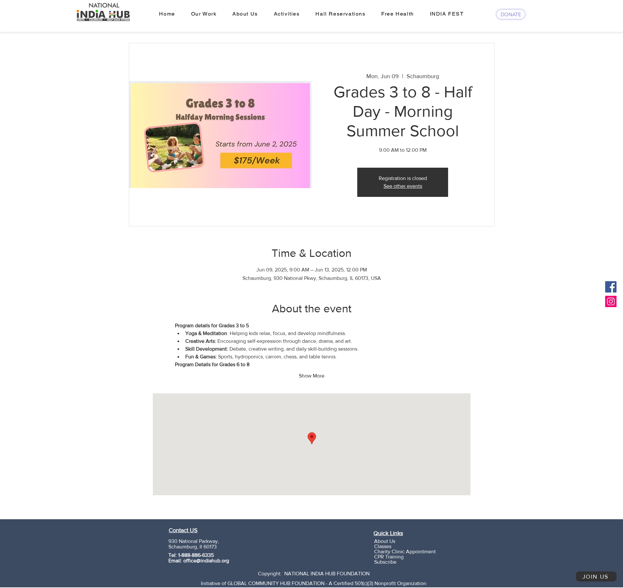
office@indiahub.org (206, 560)
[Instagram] (611, 301)
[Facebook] (611, 287)
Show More (311, 375)
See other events (403, 186)
